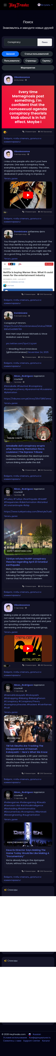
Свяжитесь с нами (12, 1040)
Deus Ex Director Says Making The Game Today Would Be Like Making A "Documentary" (27, 853)
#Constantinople (13, 505)
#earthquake (30, 498)
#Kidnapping (11, 698)
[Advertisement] (28, 924)
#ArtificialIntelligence (32, 805)
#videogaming (28, 802)
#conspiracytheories (15, 704)
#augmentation (31, 814)
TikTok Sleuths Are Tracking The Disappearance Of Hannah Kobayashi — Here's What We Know (27, 749)
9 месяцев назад (20, 234)
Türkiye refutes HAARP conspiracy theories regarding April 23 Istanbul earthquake (27, 562)
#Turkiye (18, 498)
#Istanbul (42, 502)
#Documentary (12, 811)
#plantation (10, 392)
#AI (18, 805)
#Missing (23, 698)
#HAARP (42, 498)
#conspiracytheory (14, 389)
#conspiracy (35, 386)
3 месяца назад (20, 154)
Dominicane (20, 231)
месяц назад (18, 80)
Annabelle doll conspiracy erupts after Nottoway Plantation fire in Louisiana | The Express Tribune (25, 449)
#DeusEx (41, 802)
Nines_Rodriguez (23, 376)
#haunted (22, 386)
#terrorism (10, 805)
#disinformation (28, 502)
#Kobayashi (32, 695)
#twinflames (45, 704)
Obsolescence (22, 77)
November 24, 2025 (38, 352)
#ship (26, 505)
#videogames (11, 802)
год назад (17, 382)
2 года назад (18, 608)
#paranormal (32, 389)
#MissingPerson (36, 698)
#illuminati (40, 811)
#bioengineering (13, 814)
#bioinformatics (26, 808)
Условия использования (15, 1037)
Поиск (45, 42)
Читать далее (11, 178)
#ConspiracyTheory (29, 701)
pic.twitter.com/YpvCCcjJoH (21, 343)
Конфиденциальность (40, 1037)
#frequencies (11, 502)
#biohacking (10, 808)
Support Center (32, 1040)
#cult (7, 707)
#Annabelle (10, 386)
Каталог (46, 1040)
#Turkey (8, 498)
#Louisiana (46, 389)
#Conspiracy (11, 701)
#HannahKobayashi (14, 695)
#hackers (32, 704)
